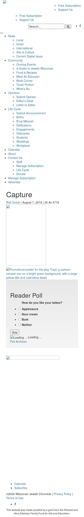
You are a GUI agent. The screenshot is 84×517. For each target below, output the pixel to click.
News (11, 36)
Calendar (14, 150)
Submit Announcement (31, 113)
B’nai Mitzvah (24, 121)
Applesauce (30, 309)
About (12, 154)
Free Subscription (69, 5)
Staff (19, 162)
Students (22, 137)
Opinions (14, 93)
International (24, 48)
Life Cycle (14, 109)
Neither (27, 325)
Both (25, 319)
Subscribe (20, 488)
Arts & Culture (25, 52)
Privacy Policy (62, 494)
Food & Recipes (26, 72)
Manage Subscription (30, 166)
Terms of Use (14, 498)
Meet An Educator (28, 76)
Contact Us (15, 158)
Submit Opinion (26, 97)
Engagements (25, 129)
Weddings (22, 141)
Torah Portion (25, 85)
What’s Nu (23, 89)
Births (20, 117)
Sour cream (30, 314)
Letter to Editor (25, 105)
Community (15, 60)
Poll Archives (18, 341)
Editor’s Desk (24, 101)
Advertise (14, 182)
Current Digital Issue (29, 56)
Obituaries (23, 133)
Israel (19, 44)
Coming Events (26, 64)
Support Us (65, 10)
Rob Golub (13, 202)
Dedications (23, 125)
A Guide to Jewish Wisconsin (34, 68)
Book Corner (24, 81)
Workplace (23, 145)
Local (19, 40)
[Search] (68, 27)
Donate (21, 174)
